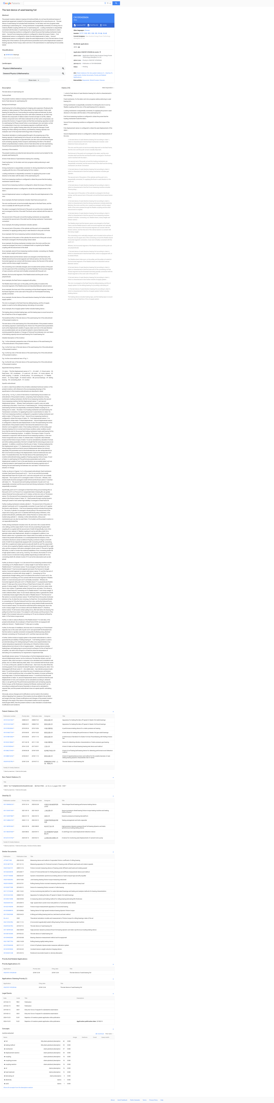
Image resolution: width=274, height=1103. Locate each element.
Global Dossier (94, 80)
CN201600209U (8, 879)
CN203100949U (8, 883)
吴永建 (105, 33)
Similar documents (88, 75)
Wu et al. (6, 918)
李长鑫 (100, 33)
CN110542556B (8, 914)
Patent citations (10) (83, 73)
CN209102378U (8, 761)
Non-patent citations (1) (97, 73)
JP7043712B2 (8, 860)
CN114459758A (8, 816)
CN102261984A (8, 742)
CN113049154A (8, 810)
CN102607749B (8, 887)
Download (100, 1034)
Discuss (102, 80)
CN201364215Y (8, 868)
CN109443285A (8, 937)
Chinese (87, 30)
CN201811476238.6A (10, 972)
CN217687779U (8, 941)
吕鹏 (92, 33)
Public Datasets (135, 1100)
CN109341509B (8, 899)
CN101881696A (8, 737)
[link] (11, 55)
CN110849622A (8, 804)
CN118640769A (8, 832)
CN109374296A (8, 933)
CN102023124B (8, 953)
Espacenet (86, 80)
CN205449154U (8, 903)
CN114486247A (8, 820)
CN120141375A (8, 838)
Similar (104, 25)
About (113, 1100)
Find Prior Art (94, 25)
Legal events (77, 75)
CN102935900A (8, 949)
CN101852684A (8, 728)
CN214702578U (8, 922)
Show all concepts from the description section (18, 1087)
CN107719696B (8, 876)
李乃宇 (81, 33)
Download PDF (81, 25)
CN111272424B (8, 891)
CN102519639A (8, 906)
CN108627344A (8, 750)
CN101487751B (8, 864)
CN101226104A (8, 724)
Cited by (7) (108, 73)
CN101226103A (8, 720)
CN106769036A (8, 746)
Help (161, 1100)
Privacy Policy (153, 1100)
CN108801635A (8, 756)
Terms (144, 1100)
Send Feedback (122, 1100)
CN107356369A (8, 945)
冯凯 (96, 33)
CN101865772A (8, 732)
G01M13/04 (9, 54)
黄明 (89, 33)
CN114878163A (8, 826)
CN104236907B (8, 872)
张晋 (85, 33)
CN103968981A (8, 910)
